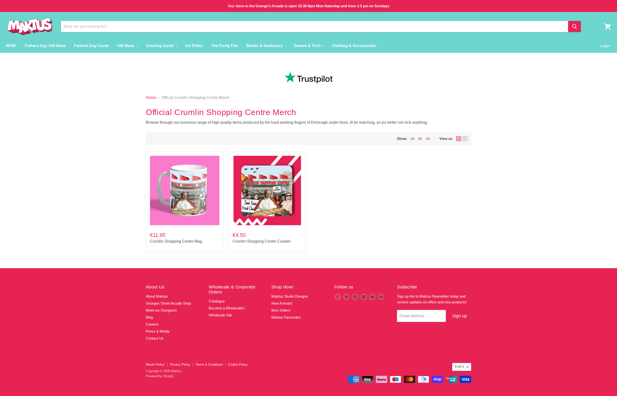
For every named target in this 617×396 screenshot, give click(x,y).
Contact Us (155, 338)
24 (412, 139)
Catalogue (217, 301)
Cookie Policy (238, 364)
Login (605, 45)
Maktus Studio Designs (289, 296)
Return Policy (155, 364)
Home (151, 98)
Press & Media (157, 331)
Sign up (459, 316)
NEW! (11, 45)
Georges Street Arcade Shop (168, 303)
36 (420, 139)
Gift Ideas (126, 45)
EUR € (459, 367)
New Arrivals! (281, 303)
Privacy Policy (180, 364)
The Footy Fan (224, 45)
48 (428, 139)
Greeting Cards (160, 45)
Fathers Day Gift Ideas (45, 45)
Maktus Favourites (286, 317)
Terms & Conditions (209, 364)
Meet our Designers (161, 310)
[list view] (465, 138)
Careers (152, 324)
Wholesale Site (220, 315)
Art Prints (194, 45)
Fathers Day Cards (91, 45)
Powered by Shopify (160, 376)
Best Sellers (280, 310)
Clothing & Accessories (354, 45)
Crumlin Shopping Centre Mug (176, 241)
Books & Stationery (265, 45)
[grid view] (458, 138)
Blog (149, 317)
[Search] (574, 26)
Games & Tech (308, 45)
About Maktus (157, 296)
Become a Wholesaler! (226, 308)
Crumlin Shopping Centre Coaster (262, 241)
